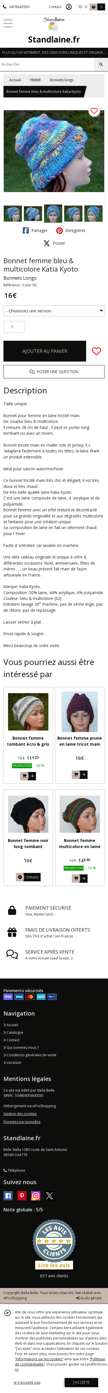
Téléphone (16, 1170)
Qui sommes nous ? (22, 1047)
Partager (39, 230)
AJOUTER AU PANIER (44, 351)
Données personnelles (21, 1121)
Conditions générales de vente (31, 1055)
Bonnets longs (61, 80)
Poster (58, 243)
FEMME (35, 80)
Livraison (13, 1062)
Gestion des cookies (20, 1113)
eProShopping (15, 1298)
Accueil (15, 80)
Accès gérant (90, 1298)
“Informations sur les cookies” (39, 1359)
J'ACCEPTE (81, 1382)
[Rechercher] (101, 64)
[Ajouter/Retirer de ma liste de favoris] (96, 351)
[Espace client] (69, 7)
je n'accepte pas (27, 1382)
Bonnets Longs (20, 278)
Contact (55, 6)
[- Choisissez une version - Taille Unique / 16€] (54, 311)
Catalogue (14, 1032)
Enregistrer (75, 230)
